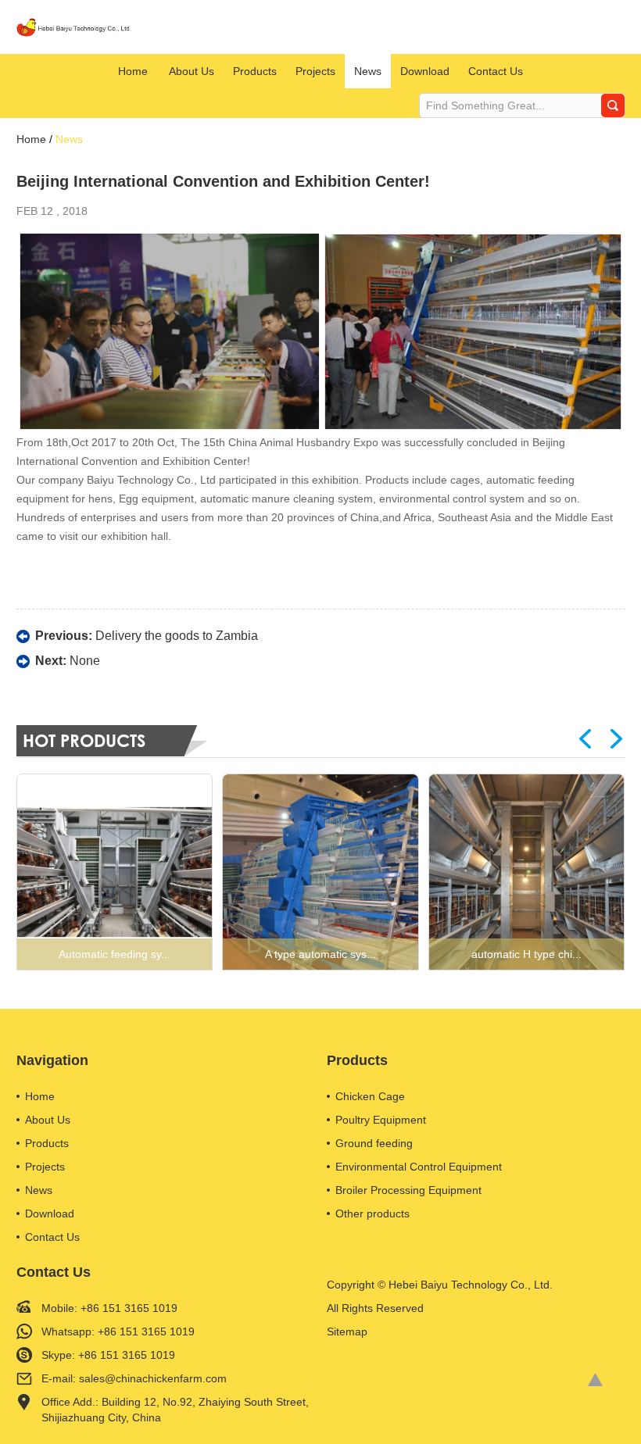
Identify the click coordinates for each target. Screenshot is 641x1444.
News (367, 71)
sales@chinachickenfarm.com (153, 1378)
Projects (315, 71)
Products (255, 71)
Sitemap (347, 1331)
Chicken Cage (370, 1096)
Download (424, 71)
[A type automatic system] (320, 872)
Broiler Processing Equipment (408, 1190)
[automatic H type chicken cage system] (527, 872)
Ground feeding (374, 1143)
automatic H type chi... (526, 954)
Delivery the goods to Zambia (176, 635)
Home (133, 71)
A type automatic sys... (320, 954)
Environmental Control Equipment (418, 1166)
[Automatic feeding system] (115, 872)
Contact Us (495, 71)
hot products (84, 740)
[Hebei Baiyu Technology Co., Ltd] (75, 27)
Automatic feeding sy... (114, 954)
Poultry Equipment (380, 1119)
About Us (191, 71)
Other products (372, 1213)
